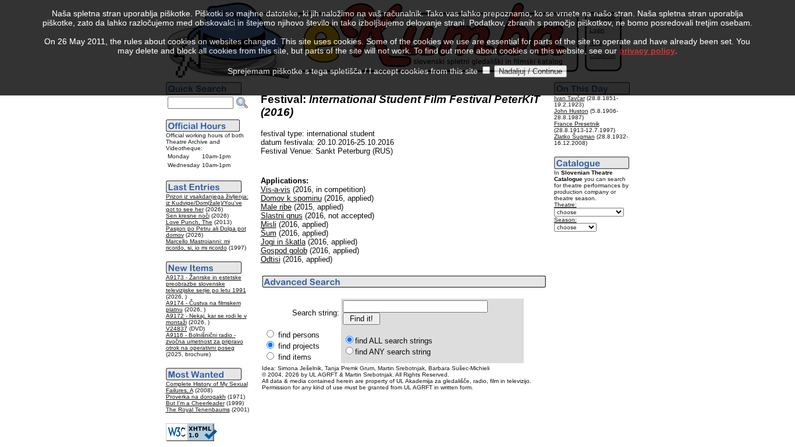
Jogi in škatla (283, 241)
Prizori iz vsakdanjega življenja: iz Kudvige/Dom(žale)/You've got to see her (207, 202)
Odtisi (271, 259)
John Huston (571, 111)
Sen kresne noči (188, 215)
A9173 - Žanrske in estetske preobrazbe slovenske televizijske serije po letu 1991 (206, 283)
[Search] (242, 103)
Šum (268, 233)
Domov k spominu (291, 198)
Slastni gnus (282, 215)
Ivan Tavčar (569, 98)
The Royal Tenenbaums (198, 409)
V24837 (176, 328)
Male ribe (276, 207)
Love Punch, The (189, 222)
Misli (268, 224)
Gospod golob (284, 250)
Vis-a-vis (275, 189)
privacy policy (647, 50)
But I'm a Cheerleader (195, 403)
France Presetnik (576, 123)
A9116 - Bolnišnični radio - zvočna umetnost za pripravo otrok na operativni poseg (204, 341)
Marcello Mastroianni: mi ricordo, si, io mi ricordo (198, 244)
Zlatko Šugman (574, 136)
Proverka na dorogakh (196, 396)
